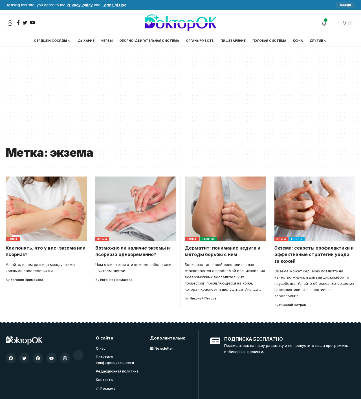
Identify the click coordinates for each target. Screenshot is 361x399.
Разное (208, 239)
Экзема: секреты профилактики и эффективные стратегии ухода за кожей (314, 254)
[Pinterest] (38, 358)
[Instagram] (65, 358)
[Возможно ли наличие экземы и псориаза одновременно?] (136, 209)
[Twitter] (24, 358)
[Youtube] (51, 358)
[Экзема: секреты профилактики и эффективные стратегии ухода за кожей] (315, 209)
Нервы (297, 239)
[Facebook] (11, 358)
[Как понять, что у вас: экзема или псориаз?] (46, 209)
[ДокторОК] (180, 22)
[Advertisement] (180, 100)
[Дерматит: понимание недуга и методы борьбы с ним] (225, 209)
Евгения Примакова (27, 280)
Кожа (13, 239)
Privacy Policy (80, 5)
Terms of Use (114, 5)
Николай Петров (203, 298)
